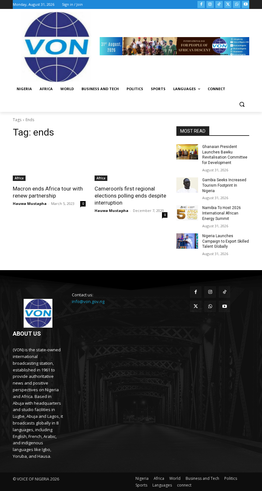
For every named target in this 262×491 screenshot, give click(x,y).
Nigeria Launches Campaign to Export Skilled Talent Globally (225, 241)
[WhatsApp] (236, 4)
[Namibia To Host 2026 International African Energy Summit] (187, 213)
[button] (241, 104)
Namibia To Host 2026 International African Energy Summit (221, 213)
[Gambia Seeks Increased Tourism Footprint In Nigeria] (187, 185)
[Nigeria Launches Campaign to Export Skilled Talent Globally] (187, 241)
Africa (19, 178)
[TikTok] (219, 4)
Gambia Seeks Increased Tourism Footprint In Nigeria (224, 185)
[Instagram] (210, 4)
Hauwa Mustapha (30, 203)
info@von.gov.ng (88, 301)
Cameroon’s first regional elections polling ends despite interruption (130, 195)
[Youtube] (245, 4)
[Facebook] (201, 4)
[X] (228, 4)
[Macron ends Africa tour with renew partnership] (49, 162)
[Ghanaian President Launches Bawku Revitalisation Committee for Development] (187, 152)
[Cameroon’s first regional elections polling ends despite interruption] (131, 162)
